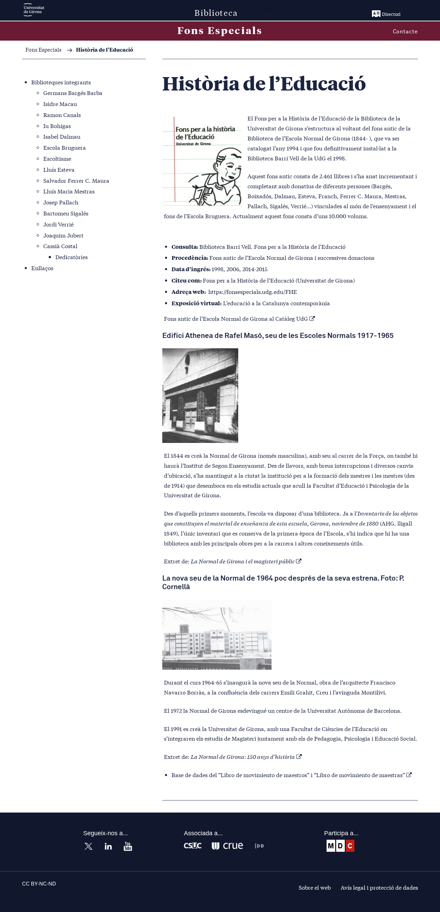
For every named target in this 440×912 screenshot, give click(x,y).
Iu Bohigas (57, 125)
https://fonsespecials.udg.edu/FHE (252, 291)
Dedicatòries (71, 257)
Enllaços (42, 268)
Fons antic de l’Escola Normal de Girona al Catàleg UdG (236, 318)
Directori (391, 14)
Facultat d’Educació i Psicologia (354, 485)
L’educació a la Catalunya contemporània (276, 303)
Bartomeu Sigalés (65, 213)
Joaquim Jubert (63, 235)
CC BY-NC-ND (39, 884)
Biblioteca (216, 12)
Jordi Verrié (58, 224)
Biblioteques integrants (61, 82)
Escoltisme (57, 158)
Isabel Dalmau (61, 136)
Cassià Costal (60, 246)
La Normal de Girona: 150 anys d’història (243, 756)
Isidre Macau (60, 103)
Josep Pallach (60, 202)
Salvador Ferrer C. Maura (76, 180)
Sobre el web (315, 887)
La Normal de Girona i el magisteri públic (243, 561)
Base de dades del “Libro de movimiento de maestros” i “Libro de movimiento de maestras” (288, 774)
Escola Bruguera (64, 147)
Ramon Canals (62, 114)
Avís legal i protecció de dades (379, 887)
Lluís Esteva (59, 169)
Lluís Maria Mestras (69, 191)
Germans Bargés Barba (72, 92)
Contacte (405, 31)
